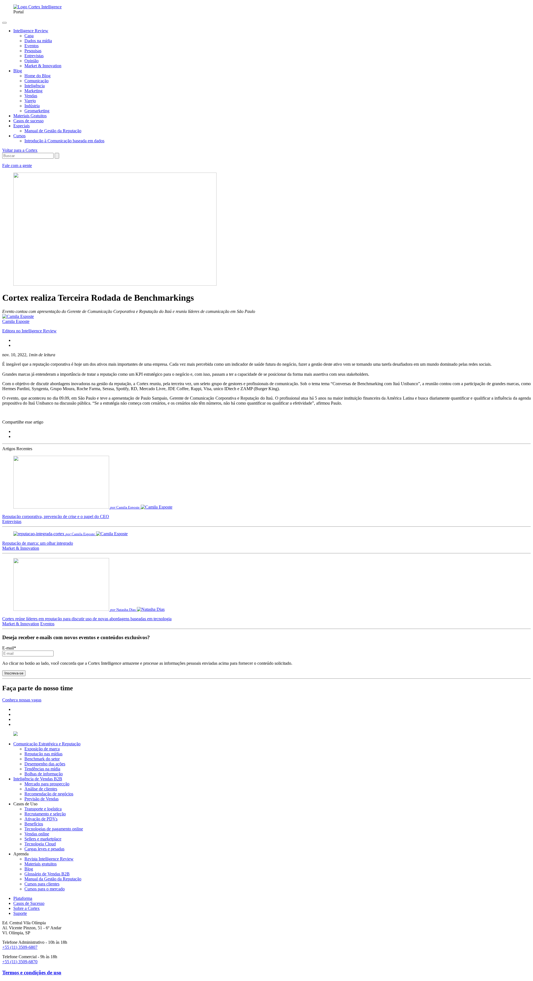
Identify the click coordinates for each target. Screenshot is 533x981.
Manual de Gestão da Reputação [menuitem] (52, 130)
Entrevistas (11, 521)
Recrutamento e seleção (45, 813)
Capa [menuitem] (29, 35)
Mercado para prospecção (46, 783)
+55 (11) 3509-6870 (19, 961)
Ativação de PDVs (40, 818)
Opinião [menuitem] (31, 60)
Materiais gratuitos (40, 864)
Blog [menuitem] (17, 70)
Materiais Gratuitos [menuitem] (30, 115)
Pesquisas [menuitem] (32, 50)
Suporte (20, 913)
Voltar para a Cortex (19, 150)
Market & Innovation (20, 548)
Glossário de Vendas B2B (47, 874)
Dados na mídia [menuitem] (38, 40)
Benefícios (33, 823)
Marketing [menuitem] (33, 90)
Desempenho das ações (44, 763)
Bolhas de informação (43, 773)
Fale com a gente (17, 165)
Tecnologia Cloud (40, 843)
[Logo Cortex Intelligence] (37, 6)
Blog (28, 869)
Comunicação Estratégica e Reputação (47, 743)
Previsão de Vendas (41, 798)
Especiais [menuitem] (21, 125)
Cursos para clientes (41, 884)
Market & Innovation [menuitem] (42, 65)
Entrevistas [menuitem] (34, 55)
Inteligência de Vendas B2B (37, 778)
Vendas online (36, 833)
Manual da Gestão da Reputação (52, 879)
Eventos (47, 623)
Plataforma (22, 898)
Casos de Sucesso (28, 903)
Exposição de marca (42, 748)
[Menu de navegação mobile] (4, 23)
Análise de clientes (40, 788)
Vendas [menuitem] (30, 95)
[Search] (57, 156)
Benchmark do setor (42, 758)
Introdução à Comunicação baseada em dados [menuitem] (64, 140)
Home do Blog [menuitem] (37, 75)
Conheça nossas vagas (21, 700)
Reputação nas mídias (43, 753)
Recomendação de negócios (48, 793)
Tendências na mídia (42, 768)
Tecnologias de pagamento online (53, 828)
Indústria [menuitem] (32, 105)
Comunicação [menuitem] (36, 80)
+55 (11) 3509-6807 (19, 947)
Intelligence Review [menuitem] (30, 30)
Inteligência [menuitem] (34, 85)
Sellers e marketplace (42, 838)
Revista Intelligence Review (49, 858)
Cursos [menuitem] (19, 135)
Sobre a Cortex (26, 908)
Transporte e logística (43, 808)
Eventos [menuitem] (31, 45)
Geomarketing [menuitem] (36, 110)
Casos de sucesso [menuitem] (28, 120)
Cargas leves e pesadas (44, 848)
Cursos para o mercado (44, 889)
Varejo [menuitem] (30, 100)
